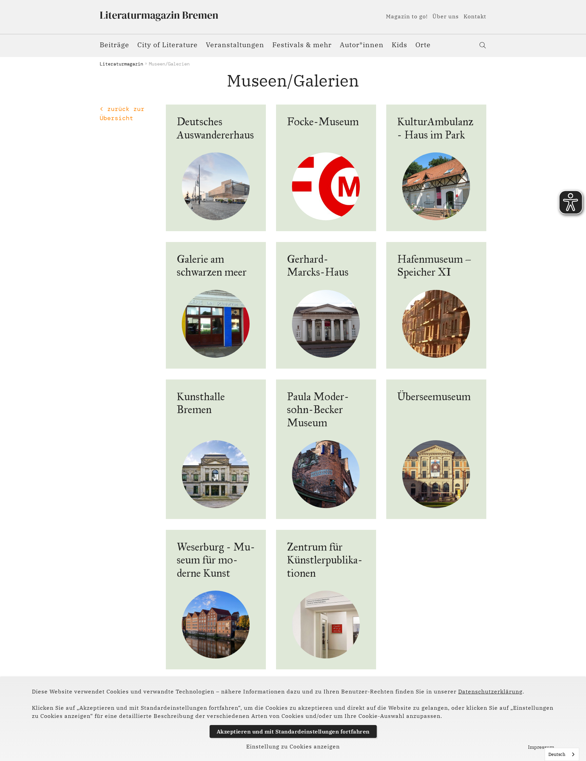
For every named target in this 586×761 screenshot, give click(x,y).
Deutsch (556, 754)
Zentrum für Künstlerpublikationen (325, 560)
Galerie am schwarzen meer (212, 266)
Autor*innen (362, 44)
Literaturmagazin (121, 64)
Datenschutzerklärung (490, 691)
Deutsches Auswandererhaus (215, 128)
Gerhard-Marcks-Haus (318, 266)
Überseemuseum (434, 396)
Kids (399, 44)
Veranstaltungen (235, 44)
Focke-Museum (323, 121)
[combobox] (562, 754)
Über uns (445, 16)
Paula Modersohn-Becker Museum (318, 409)
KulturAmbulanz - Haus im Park (435, 128)
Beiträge (114, 44)
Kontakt (475, 16)
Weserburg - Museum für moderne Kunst (216, 560)
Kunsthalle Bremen (201, 403)
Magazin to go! (407, 16)
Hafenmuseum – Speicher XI (434, 266)
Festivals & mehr (302, 44)
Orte (423, 44)
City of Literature (167, 44)
